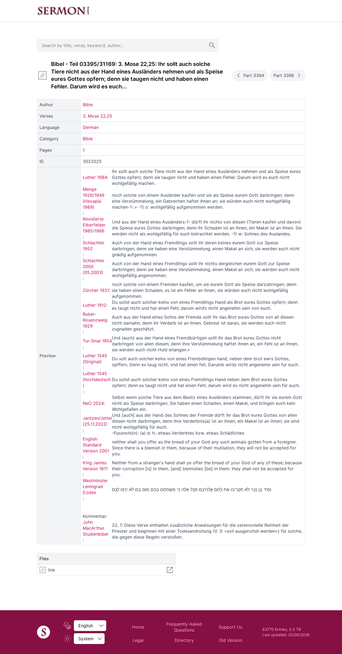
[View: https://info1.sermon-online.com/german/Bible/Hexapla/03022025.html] (169, 570)
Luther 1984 (95, 177)
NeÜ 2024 (93, 403)
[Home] (43, 632)
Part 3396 (283, 75)
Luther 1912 (94, 305)
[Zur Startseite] (63, 11)
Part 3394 (253, 75)
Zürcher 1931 (96, 290)
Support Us (230, 627)
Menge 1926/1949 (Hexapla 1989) (93, 198)
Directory (184, 640)
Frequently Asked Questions (184, 627)
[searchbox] (128, 45)
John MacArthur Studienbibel (95, 528)
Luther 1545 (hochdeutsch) (97, 379)
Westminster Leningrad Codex (95, 486)
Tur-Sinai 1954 (97, 340)
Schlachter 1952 (93, 245)
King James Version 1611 (95, 465)
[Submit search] (212, 45)
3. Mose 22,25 (97, 116)
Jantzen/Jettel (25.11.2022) (97, 421)
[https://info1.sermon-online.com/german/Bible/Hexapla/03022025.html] (42, 75)
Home (138, 627)
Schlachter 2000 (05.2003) (93, 266)
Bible (88, 104)
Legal (138, 640)
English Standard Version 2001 (96, 444)
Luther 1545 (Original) (95, 358)
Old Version (230, 640)
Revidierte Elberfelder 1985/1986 (94, 224)
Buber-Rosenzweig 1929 (95, 320)
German (91, 127)
